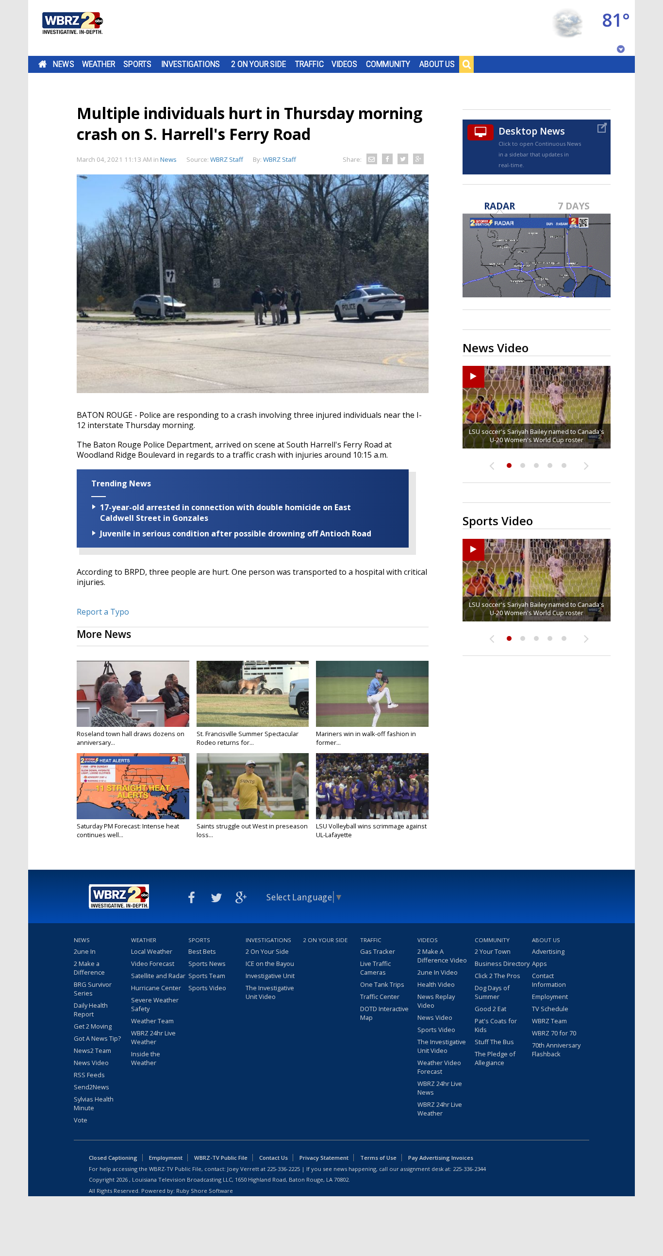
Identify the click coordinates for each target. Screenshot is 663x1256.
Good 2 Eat (490, 1008)
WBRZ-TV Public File (221, 1157)
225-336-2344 (469, 1168)
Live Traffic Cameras (375, 968)
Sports (137, 64)
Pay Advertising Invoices (440, 1157)
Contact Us (273, 1157)
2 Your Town (493, 951)
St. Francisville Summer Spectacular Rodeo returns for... (247, 738)
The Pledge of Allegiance (495, 1058)
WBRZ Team (549, 1020)
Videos (344, 64)
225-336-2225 (283, 1168)
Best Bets (202, 951)
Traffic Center (379, 996)
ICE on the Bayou (270, 963)
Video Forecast (152, 963)
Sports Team (206, 975)
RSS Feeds (89, 1074)
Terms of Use (378, 1157)
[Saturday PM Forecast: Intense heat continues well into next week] (133, 786)
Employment (550, 996)
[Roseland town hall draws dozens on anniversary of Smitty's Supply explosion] (133, 694)
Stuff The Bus (494, 1041)
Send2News (91, 1087)
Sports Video (207, 987)
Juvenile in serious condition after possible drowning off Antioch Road (235, 533)
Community (388, 64)
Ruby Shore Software (204, 1190)
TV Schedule (550, 1008)
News (63, 64)
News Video (91, 1062)
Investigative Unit (270, 975)
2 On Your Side (258, 64)
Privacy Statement (323, 1157)
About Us (437, 64)
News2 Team (92, 1050)
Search (466, 64)
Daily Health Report (91, 1009)
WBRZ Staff (279, 159)
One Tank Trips (382, 984)
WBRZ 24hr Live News (439, 1088)
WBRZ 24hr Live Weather (153, 1037)
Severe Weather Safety (155, 1004)
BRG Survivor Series (93, 989)
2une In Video (437, 972)
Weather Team (152, 1020)
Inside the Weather (145, 1058)
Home (42, 64)
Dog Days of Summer (492, 992)
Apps (539, 963)
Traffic (309, 64)
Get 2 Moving (93, 1026)
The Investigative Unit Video (270, 992)
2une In (85, 951)
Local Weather (151, 951)
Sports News (207, 963)
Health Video (436, 984)
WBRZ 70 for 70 (554, 1033)
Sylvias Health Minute (94, 1103)
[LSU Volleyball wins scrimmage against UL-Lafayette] (372, 786)
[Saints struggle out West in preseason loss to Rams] (253, 786)
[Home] (71, 28)
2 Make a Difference (89, 968)
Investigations (190, 64)
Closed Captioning (113, 1157)
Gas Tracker (377, 951)
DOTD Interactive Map (384, 1013)
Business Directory (502, 963)
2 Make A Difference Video (442, 955)
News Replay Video (436, 1001)
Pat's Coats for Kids (496, 1025)
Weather (98, 64)
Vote (80, 1120)
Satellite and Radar (158, 975)
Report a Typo (103, 611)
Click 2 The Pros (497, 975)
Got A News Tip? (97, 1038)
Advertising (548, 951)
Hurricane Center (156, 987)
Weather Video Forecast (439, 1067)
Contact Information (549, 980)
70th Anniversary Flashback (556, 1049)
